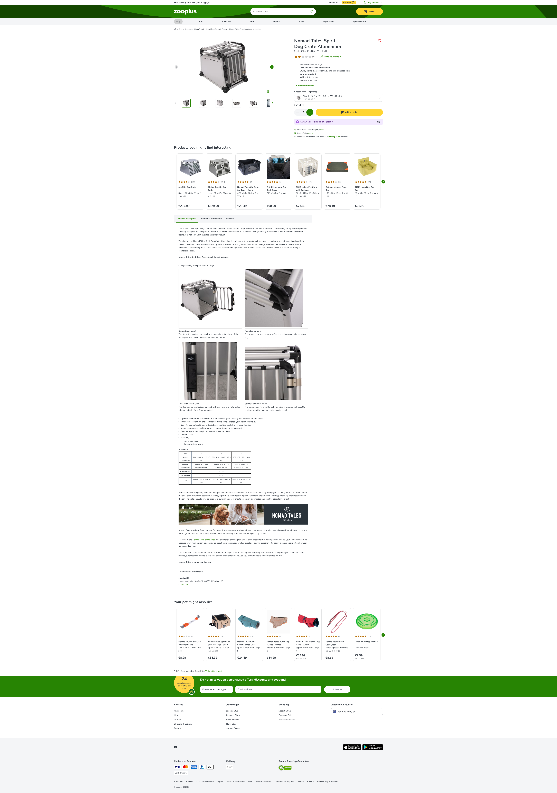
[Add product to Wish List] (380, 40)
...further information (304, 85)
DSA (250, 781)
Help (176, 715)
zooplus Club (232, 710)
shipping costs (334, 137)
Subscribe (337, 689)
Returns (177, 728)
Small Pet (226, 21)
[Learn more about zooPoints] (378, 121)
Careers (189, 781)
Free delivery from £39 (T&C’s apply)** (192, 2)
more (322, 130)
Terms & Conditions (236, 781)
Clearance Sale (285, 715)
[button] (373, 2)
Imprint (220, 781)
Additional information (211, 218)
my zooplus (179, 710)
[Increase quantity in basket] (309, 112)
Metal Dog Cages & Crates (216, 29)
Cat (201, 21)
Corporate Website (205, 781)
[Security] (285, 768)
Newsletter (231, 724)
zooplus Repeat (233, 728)
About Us (178, 781)
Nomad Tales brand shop (203, 539)
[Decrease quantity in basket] (297, 112)
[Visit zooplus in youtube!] (176, 747)
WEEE (301, 781)
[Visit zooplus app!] (352, 749)
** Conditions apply (214, 671)
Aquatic (276, 21)
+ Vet (301, 21)
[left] (176, 67)
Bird (252, 21)
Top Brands (328, 21)
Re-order (347, 2)
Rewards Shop (233, 715)
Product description (187, 218)
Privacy (310, 781)
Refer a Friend (232, 719)
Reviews (230, 218)
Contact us (333, 2)
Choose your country (341, 704)
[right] (272, 67)
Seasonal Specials (286, 719)
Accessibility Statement (327, 781)
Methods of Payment (285, 781)
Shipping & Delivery (183, 724)
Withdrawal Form (264, 781)
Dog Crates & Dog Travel (194, 29)
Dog (178, 21)
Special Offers (359, 21)
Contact (177, 719)
